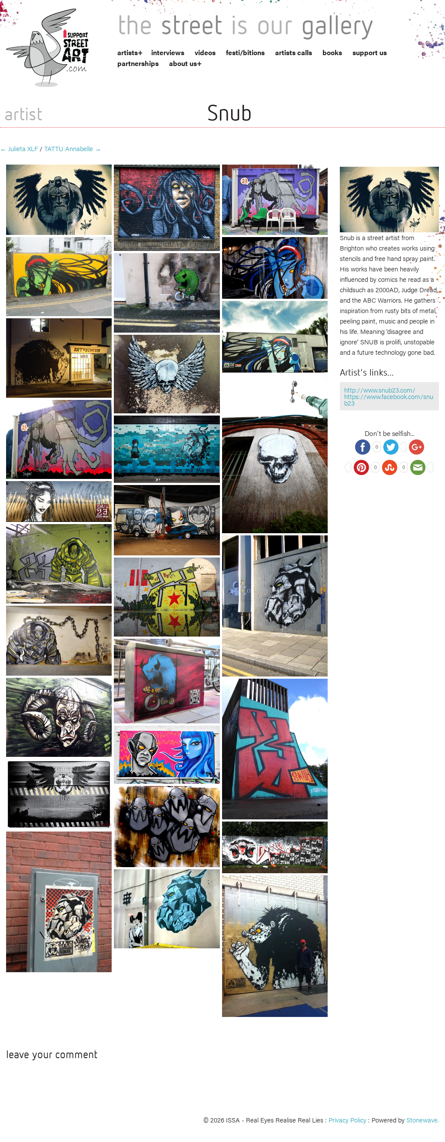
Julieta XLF (19, 148)
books (332, 52)
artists (127, 52)
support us (369, 52)
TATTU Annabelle (72, 148)
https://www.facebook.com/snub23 (388, 399)
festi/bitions (245, 52)
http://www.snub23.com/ (379, 389)
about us (183, 63)
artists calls (293, 52)
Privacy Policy (347, 1119)
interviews (167, 52)
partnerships (138, 63)
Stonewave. (422, 1119)
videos (205, 52)
